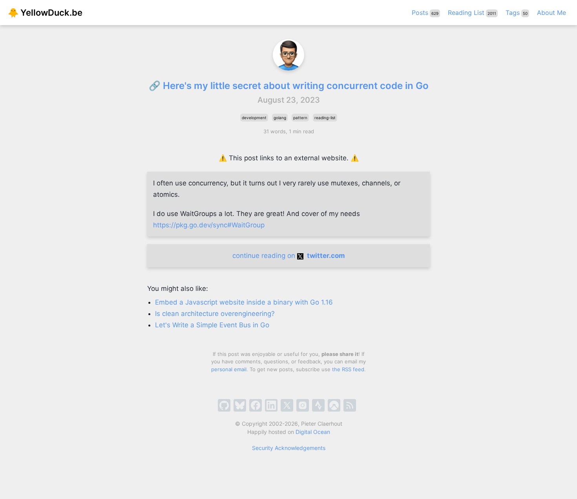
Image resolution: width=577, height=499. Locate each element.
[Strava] (318, 405)
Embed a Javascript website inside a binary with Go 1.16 (244, 302)
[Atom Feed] (349, 405)
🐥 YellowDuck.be (45, 12)
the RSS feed (348, 369)
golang (280, 117)
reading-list (325, 117)
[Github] (224, 405)
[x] (287, 405)
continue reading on (288, 255)
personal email (229, 369)
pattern (300, 117)
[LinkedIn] (271, 405)
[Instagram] (302, 405)
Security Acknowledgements (288, 448)
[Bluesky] (240, 405)
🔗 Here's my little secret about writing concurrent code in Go (289, 85)
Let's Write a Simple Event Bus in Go (212, 325)
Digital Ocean (313, 431)
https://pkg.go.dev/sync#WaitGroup (209, 225)
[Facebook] (255, 405)
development (254, 117)
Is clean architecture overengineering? (215, 314)
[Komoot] (334, 405)
